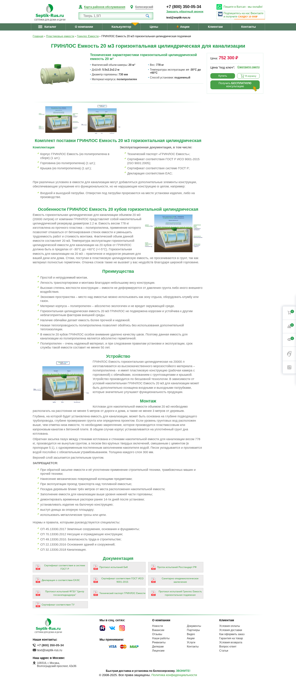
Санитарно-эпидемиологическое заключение (180, 580)
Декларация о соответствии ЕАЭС (61, 580)
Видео (191, 634)
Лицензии (158, 650)
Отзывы (157, 634)
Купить (222, 75)
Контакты (248, 26)
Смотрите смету (248, 67)
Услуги (191, 642)
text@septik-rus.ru (178, 17)
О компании (84, 26)
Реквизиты (159, 642)
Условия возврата (230, 642)
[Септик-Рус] (49, 12)
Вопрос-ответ (227, 646)
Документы (194, 625)
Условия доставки (230, 630)
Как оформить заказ (231, 634)
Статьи (223, 650)
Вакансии (158, 630)
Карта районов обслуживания (104, 6)
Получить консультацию (235, 85)
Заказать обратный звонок (184, 11)
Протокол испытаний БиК (113, 567)
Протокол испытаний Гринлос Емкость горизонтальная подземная (180, 593)
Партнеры (193, 630)
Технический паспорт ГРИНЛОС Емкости (122, 593)
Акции (184, 26)
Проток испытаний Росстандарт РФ (177, 567)
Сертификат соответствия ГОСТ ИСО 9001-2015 (122, 580)
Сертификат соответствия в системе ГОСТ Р (64, 567)
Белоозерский (144, 6)
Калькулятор (121, 26)
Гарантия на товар (231, 638)
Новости (157, 625)
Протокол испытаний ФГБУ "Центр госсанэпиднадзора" (64, 593)
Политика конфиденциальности (174, 675)
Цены (154, 26)
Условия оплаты (229, 625)
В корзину (250, 76)
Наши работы (161, 638)
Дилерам (158, 646)
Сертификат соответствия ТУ (58, 604)
